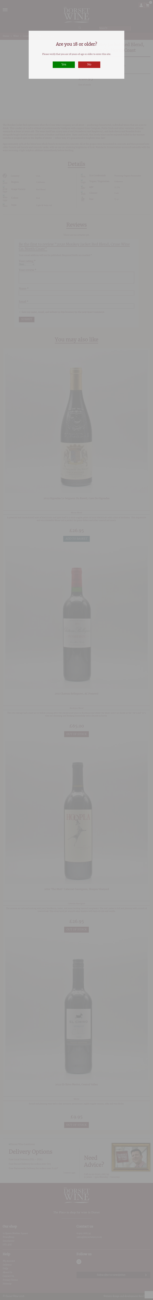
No (89, 64)
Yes (63, 64)
